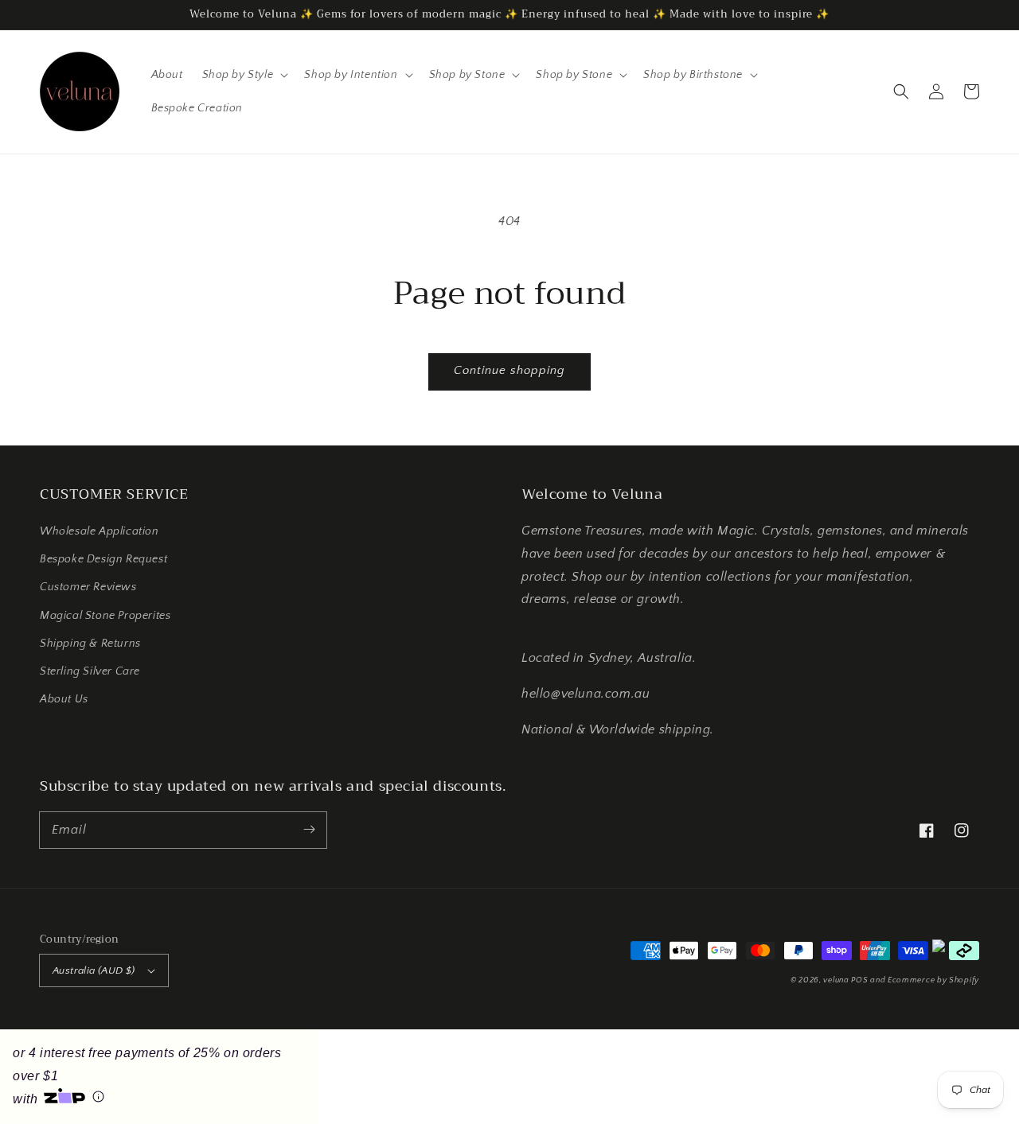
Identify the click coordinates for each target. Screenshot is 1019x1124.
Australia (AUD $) (94, 970)
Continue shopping (509, 370)
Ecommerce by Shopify (933, 980)
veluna (837, 980)
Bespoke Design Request (103, 559)
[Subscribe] (308, 829)
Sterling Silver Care (90, 671)
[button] (901, 91)
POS (859, 980)
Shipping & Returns (90, 643)
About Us (64, 699)
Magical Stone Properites (105, 615)
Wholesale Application (99, 531)
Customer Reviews (88, 587)
